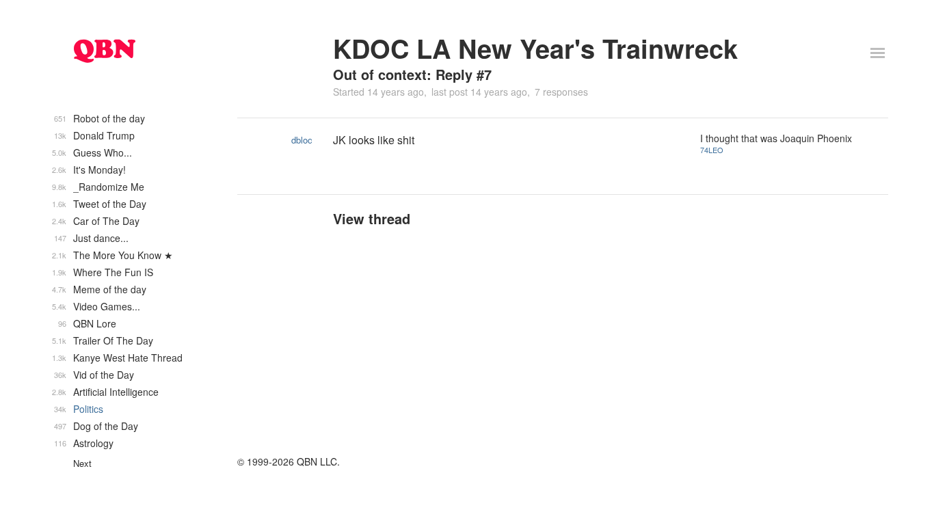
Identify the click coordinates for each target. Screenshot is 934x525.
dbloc (301, 139)
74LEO (711, 149)
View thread (371, 218)
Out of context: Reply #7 (412, 74)
